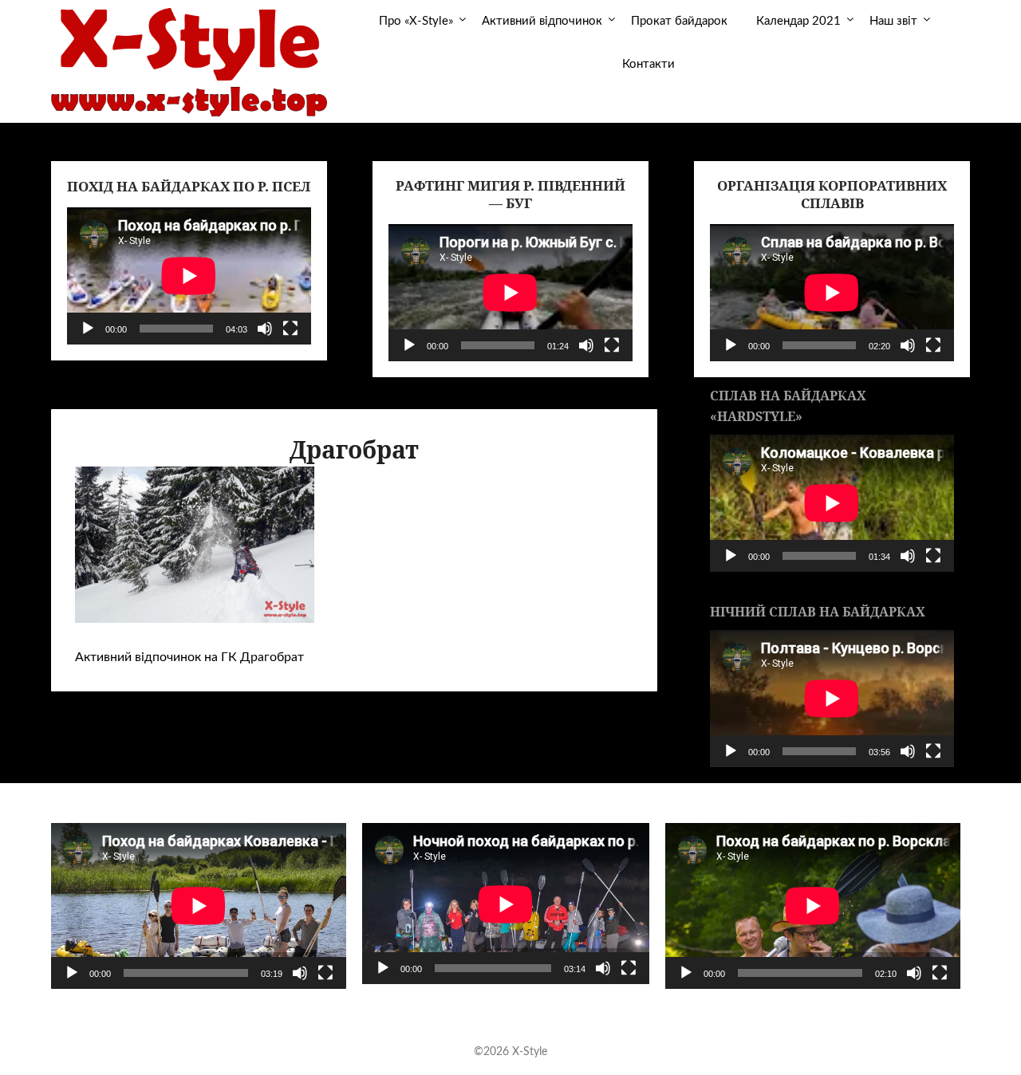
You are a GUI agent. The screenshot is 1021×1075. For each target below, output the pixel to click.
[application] (189, 276)
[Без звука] (265, 329)
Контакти (648, 64)
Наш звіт (893, 21)
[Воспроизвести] (88, 329)
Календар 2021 (798, 21)
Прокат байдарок (679, 21)
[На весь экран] (290, 329)
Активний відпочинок (542, 21)
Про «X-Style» (416, 21)
